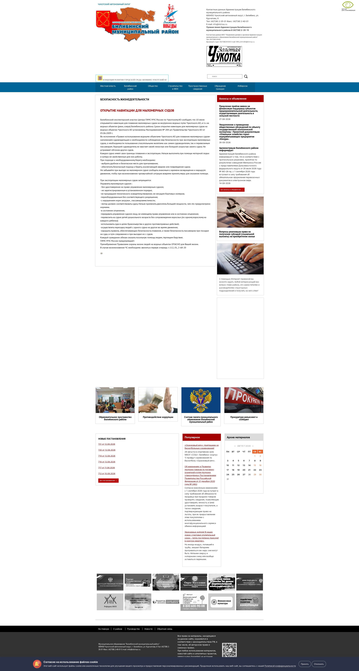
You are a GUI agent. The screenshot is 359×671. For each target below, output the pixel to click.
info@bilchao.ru (220, 24)
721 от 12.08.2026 (106, 444)
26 (238, 474)
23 (260, 470)
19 (238, 470)
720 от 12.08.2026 (106, 450)
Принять (305, 664)
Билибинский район (130, 87)
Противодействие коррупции (158, 417)
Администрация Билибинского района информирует (238, 149)
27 (244, 474)
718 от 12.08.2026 (106, 462)
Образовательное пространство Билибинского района (115, 418)
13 (244, 465)
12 (238, 465)
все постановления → (108, 480)
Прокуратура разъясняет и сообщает (243, 418)
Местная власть (108, 86)
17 (228, 470)
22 (255, 470)
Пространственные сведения (197, 87)
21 (249, 470)
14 (249, 465)
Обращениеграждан (220, 87)
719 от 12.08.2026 (106, 456)
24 (227, 474)
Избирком (243, 86)
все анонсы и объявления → (232, 189)
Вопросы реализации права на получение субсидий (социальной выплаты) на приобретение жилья (237, 234)
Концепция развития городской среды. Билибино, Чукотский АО (135, 80)
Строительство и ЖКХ (175, 87)
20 (244, 470)
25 (233, 474)
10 (227, 465)
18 (233, 470)
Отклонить (319, 664)
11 (233, 465)
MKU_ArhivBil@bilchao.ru (245, 42)
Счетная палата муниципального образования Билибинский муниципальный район (201, 419)
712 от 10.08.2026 (106, 473)
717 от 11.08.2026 (106, 467)
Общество (153, 86)
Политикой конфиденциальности (280, 666)
